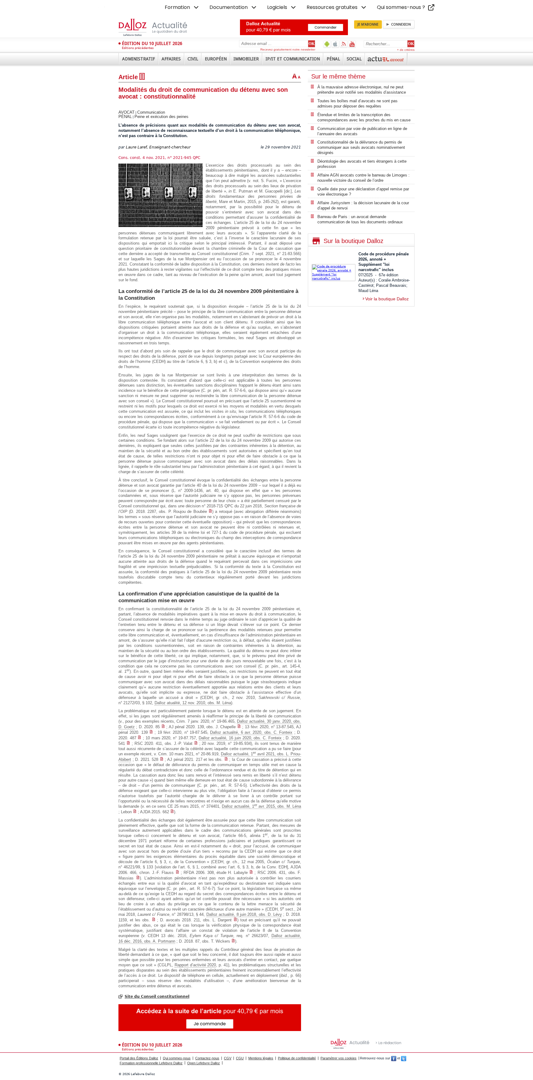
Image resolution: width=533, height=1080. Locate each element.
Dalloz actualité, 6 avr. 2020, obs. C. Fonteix (251, 732)
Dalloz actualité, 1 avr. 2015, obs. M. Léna (261, 806)
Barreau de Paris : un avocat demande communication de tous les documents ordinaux (360, 219)
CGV (227, 1058)
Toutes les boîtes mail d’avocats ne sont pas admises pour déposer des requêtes (357, 103)
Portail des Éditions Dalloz (139, 1058)
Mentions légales (260, 1058)
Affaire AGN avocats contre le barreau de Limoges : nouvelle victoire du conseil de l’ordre (363, 178)
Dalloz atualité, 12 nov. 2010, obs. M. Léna (193, 702)
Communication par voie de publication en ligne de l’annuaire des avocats (362, 131)
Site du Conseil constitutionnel (157, 996)
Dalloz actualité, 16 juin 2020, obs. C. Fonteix (240, 738)
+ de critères (406, 49)
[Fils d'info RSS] (344, 43)
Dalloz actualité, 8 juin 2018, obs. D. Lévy (244, 914)
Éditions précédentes (138, 48)
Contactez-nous (207, 1058)
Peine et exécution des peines (161, 116)
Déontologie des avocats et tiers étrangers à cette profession (362, 164)
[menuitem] (182, 7)
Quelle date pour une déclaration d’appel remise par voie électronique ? (363, 192)
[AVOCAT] (386, 59)
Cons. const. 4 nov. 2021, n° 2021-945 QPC (159, 158)
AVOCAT (126, 112)
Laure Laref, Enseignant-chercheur (158, 147)
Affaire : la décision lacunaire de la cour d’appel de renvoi (363, 205)
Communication (151, 112)
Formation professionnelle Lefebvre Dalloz (151, 1063)
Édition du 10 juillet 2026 (152, 43)
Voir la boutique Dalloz (387, 298)
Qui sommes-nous (177, 1058)
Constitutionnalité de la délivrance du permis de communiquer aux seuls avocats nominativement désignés (361, 147)
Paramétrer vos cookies (338, 1058)
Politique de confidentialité (297, 1058)
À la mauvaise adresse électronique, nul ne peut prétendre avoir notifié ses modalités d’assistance (361, 90)
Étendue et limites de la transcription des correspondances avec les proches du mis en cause (364, 117)
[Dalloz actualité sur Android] (327, 43)
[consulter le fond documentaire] (210, 511)
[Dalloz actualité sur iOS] (335, 43)
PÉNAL (125, 116)
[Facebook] (393, 1058)
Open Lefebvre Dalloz (203, 1063)
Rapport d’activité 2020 (195, 965)
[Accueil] (159, 27)
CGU (240, 1058)
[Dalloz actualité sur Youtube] (352, 43)
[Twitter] (403, 1058)
